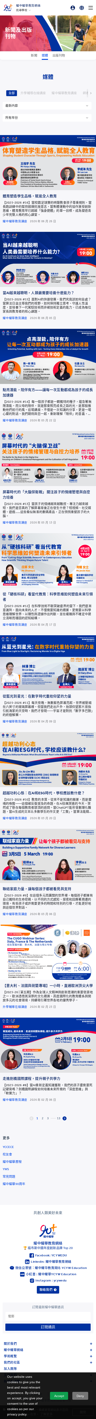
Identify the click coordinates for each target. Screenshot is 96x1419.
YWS (6, 1169)
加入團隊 (10, 1369)
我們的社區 (12, 1362)
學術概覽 (10, 1356)
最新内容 (11, 106)
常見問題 (9, 1176)
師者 (86, 93)
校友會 (7, 1154)
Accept (59, 1396)
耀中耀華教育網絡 (28, 5)
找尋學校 (21, 10)
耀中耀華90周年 (14, 1184)
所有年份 (11, 118)
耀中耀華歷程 (12, 1162)
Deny (80, 1396)
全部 (11, 93)
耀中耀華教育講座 (64, 93)
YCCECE (8, 1147)
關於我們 (10, 1344)
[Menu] (90, 7)
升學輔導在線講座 (33, 93)
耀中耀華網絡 (13, 1350)
